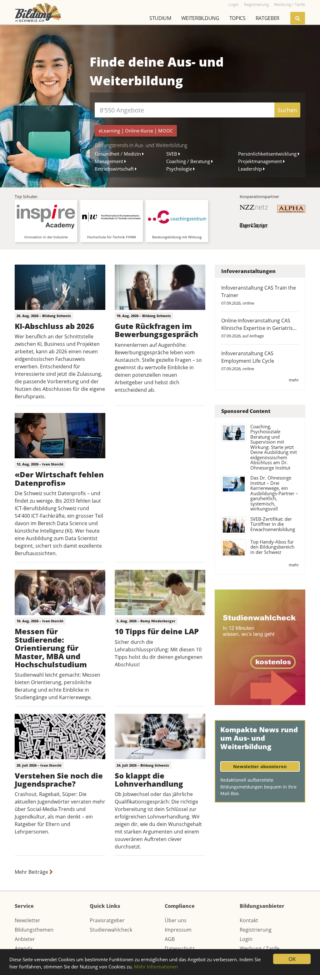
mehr (294, 380)
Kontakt (249, 920)
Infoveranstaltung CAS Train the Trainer (258, 291)
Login (246, 939)
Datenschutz (179, 948)
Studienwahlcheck (111, 929)
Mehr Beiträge (32, 871)
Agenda (23, 948)
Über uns (176, 920)
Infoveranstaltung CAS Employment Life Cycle (247, 357)
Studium (160, 18)
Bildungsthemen (34, 929)
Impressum (178, 929)
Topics (237, 18)
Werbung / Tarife (259, 948)
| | (136, 130)
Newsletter (27, 920)
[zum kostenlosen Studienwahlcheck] (260, 646)
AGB (170, 939)
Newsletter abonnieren (260, 766)
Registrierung (256, 929)
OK (292, 959)
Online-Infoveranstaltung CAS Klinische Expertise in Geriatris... (259, 324)
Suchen (287, 110)
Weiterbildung (200, 18)
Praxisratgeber (107, 920)
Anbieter (25, 939)
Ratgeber (267, 18)
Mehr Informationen (156, 966)
